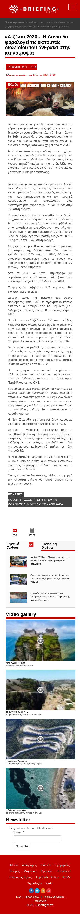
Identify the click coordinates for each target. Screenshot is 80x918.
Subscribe (22, 846)
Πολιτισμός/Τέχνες (20, 877)
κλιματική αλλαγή (22, 500)
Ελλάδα (13, 84)
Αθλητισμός (29, 865)
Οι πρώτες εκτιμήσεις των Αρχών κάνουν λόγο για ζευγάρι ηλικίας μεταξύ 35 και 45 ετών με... (49, 578)
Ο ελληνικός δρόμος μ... (17, 761)
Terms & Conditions (53, 897)
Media (14, 865)
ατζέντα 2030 (47, 500)
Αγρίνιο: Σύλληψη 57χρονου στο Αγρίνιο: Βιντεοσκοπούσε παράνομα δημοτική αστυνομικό (49, 560)
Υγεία (49, 883)
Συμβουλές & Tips (47, 877)
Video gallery (21, 614)
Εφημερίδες (62, 865)
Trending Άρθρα (49, 545)
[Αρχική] (33, 9)
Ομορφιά (46, 871)
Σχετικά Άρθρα (19, 546)
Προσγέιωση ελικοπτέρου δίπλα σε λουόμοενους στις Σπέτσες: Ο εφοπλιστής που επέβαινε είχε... (50, 596)
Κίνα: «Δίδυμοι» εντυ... (16, 663)
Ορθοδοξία (63, 871)
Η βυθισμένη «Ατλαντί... (17, 810)
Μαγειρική (30, 871)
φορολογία (16, 504)
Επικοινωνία (40, 901)
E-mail (19, 832)
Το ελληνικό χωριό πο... (17, 712)
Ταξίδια (67, 877)
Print (32, 535)
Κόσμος (15, 871)
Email (14, 535)
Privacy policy (32, 897)
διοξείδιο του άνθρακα (45, 504)
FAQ (18, 897)
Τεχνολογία (34, 883)
